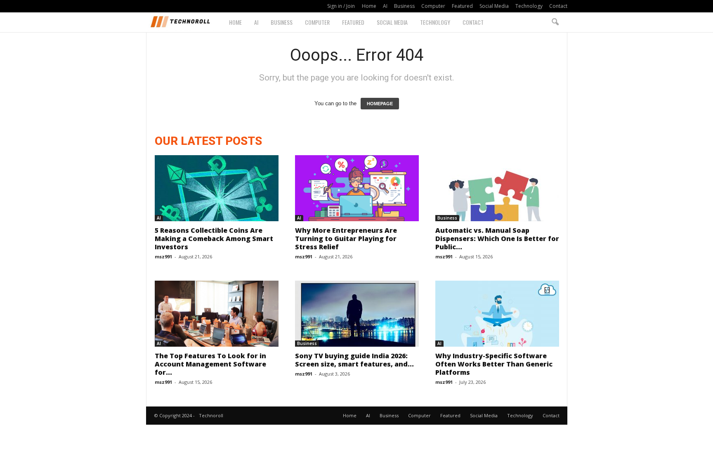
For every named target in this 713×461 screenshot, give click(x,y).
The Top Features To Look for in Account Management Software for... (210, 364)
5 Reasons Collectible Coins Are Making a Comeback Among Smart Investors (214, 238)
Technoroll (211, 415)
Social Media (494, 5)
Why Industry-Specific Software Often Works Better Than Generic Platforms (493, 364)
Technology (529, 5)
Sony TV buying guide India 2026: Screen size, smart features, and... (354, 360)
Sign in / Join (341, 5)
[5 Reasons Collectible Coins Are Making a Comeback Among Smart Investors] (217, 188)
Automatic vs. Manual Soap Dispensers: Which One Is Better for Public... (497, 238)
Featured (462, 5)
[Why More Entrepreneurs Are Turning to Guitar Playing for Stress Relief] (357, 188)
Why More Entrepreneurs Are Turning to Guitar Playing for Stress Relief (346, 238)
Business (404, 5)
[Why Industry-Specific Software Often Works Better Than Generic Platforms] (497, 314)
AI (385, 5)
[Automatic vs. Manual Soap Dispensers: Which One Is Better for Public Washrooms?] (497, 188)
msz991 (163, 256)
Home (369, 5)
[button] (555, 22)
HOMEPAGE (380, 103)
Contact (558, 5)
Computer (433, 5)
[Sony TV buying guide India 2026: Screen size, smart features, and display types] (357, 314)
